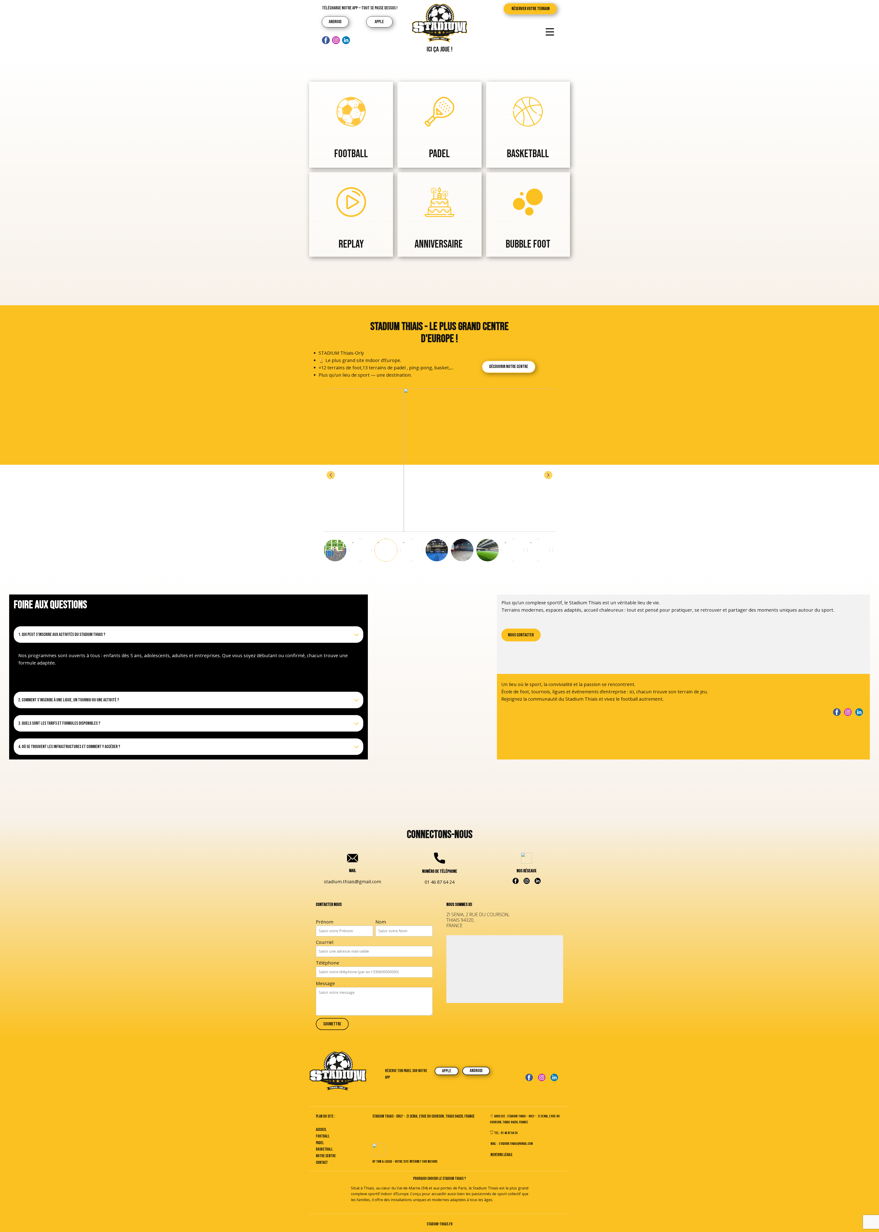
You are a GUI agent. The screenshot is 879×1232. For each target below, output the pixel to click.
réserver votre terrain (530, 8)
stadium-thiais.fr (440, 1224)
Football (351, 153)
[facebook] (326, 40)
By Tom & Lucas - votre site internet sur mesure (405, 1161)
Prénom (324, 922)
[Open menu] (550, 32)
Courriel (324, 942)
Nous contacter (521, 635)
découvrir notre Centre (508, 366)
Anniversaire (439, 244)
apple (379, 21)
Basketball (528, 153)
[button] (330, 475)
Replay (351, 244)
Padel (439, 153)
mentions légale (501, 1154)
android (335, 21)
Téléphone (327, 963)
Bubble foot (528, 244)
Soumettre (332, 1024)
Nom (380, 922)
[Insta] (336, 40)
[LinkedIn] (346, 40)
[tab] (188, 634)
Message (325, 983)
